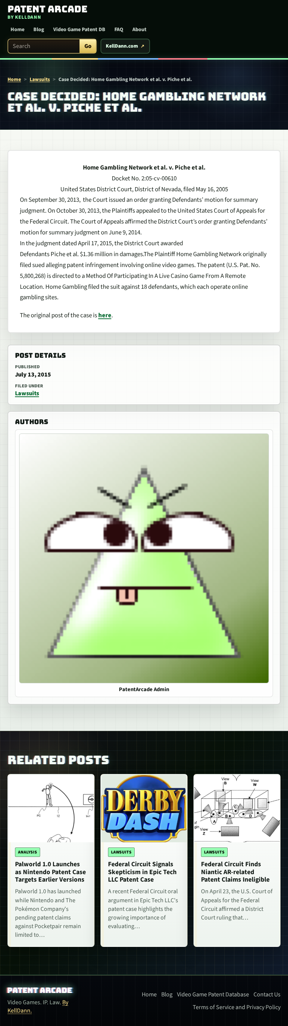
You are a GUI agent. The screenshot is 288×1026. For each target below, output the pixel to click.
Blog (38, 29)
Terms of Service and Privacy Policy (236, 1007)
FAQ (118, 29)
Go (88, 46)
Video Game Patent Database (213, 994)
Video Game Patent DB (79, 29)
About (139, 29)
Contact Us (267, 994)
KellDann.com (122, 46)
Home (17, 29)
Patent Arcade (40, 990)
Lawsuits (40, 79)
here (104, 315)
